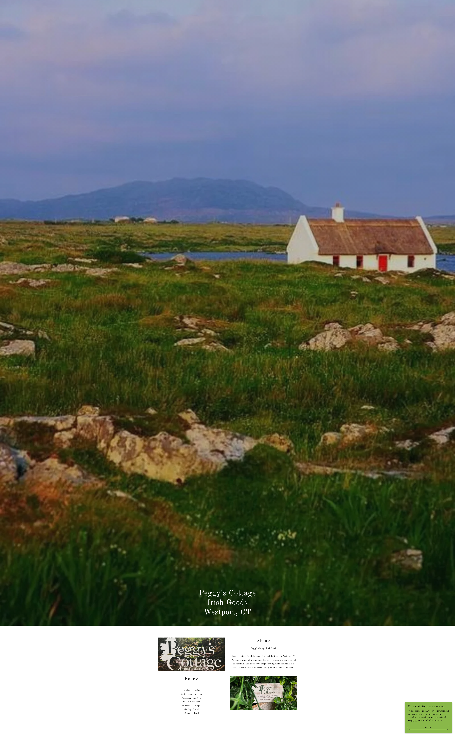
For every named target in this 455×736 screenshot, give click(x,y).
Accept (428, 728)
